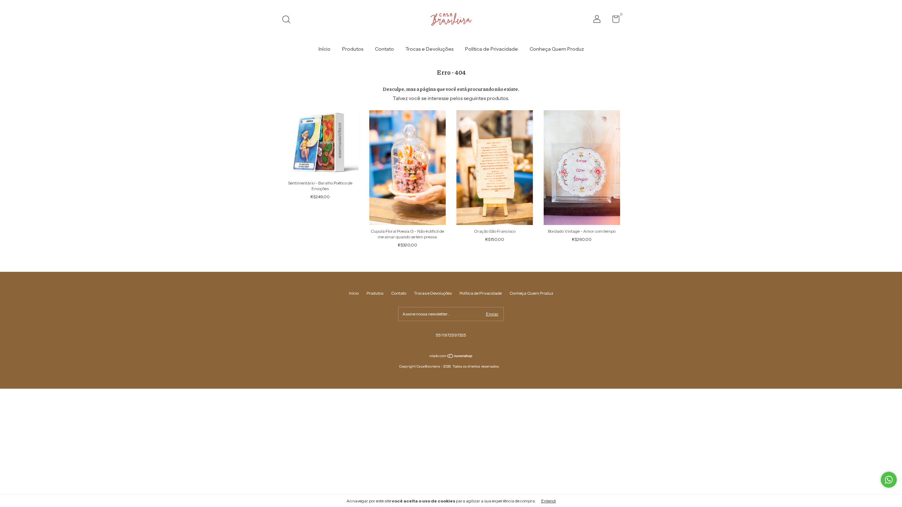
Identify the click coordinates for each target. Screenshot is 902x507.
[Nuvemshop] (451, 356)
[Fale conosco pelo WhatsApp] (889, 480)
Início (324, 49)
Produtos (352, 49)
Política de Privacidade (491, 49)
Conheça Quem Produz (557, 49)
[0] (613, 20)
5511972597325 (451, 335)
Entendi (548, 500)
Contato (384, 49)
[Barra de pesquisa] (289, 20)
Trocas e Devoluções (429, 49)
